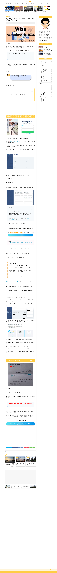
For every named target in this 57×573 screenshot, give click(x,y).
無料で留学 (46, 94)
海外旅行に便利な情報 (46, 80)
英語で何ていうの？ (46, 101)
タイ (46, 75)
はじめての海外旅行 (46, 70)
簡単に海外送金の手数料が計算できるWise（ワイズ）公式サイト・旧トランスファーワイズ (20, 424)
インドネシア (46, 71)
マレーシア (46, 78)
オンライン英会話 (46, 97)
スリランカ (46, 74)
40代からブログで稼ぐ (46, 62)
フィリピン (46, 76)
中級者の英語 (46, 99)
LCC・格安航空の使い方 (46, 69)
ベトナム (46, 77)
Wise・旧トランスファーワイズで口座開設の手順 (18, 94)
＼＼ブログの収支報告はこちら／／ (44, 40)
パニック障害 (46, 65)
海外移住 (16, 3)
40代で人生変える (9, 3)
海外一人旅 (40, 3)
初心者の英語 (46, 100)
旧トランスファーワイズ (27, 84)
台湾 (46, 79)
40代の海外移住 (46, 63)
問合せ (48, 3)
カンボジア (46, 72)
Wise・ (21, 84)
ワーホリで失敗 (46, 93)
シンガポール (46, 73)
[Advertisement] (20, 108)
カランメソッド (46, 98)
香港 (46, 81)
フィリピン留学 (24, 3)
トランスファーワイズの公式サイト (16, 141)
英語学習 (32, 3)
